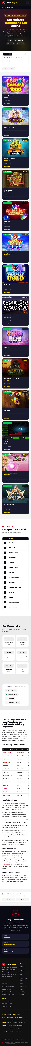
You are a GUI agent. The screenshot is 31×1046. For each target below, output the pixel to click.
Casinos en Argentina (22, 971)
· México (6, 1014)
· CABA (16, 1014)
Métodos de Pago (6, 989)
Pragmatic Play (20, 54)
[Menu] (27, 2)
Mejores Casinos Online (23, 979)
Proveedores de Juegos (8, 994)
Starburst (5, 765)
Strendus (6, 864)
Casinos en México (22, 967)
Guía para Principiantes (8, 986)
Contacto (21, 994)
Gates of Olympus (7, 755)
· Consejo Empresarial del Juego (12, 1025)
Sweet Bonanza (7, 752)
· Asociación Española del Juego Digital (13, 1022)
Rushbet (14, 809)
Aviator (5, 788)
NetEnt (19, 57)
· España (18, 1017)
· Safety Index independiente (12, 1031)
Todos (7, 54)
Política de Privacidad (7, 1003)
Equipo (21, 989)
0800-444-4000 (9, 944)
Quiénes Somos (23, 986)
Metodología (22, 991)
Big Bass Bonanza (7, 759)
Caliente (24, 862)
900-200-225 (8, 951)
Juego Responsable (7, 1001)
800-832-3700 (9, 937)
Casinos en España (22, 975)
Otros (7, 61)
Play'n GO (8, 57)
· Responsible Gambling (10, 1028)
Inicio (3, 7)
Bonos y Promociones (7, 991)
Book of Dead (6, 762)
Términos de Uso (6, 1006)
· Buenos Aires (7, 1017)
